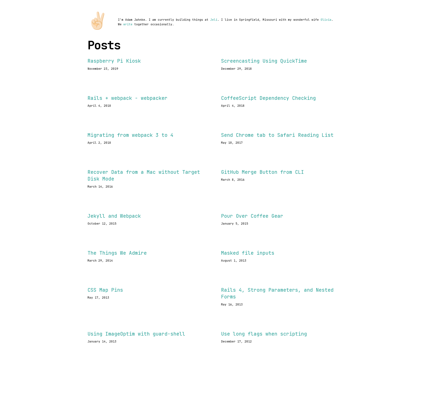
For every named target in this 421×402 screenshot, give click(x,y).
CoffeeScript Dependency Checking (268, 98)
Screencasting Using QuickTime (264, 61)
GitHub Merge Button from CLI (262, 172)
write (127, 24)
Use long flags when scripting (264, 333)
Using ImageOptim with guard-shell (136, 333)
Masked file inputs (247, 253)
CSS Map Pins (105, 290)
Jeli (213, 20)
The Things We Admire (117, 253)
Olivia (326, 20)
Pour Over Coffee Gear (252, 216)
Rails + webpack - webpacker (127, 98)
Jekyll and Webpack (114, 216)
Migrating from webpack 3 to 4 (130, 135)
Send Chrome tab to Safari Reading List (277, 135)
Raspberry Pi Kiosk (114, 61)
